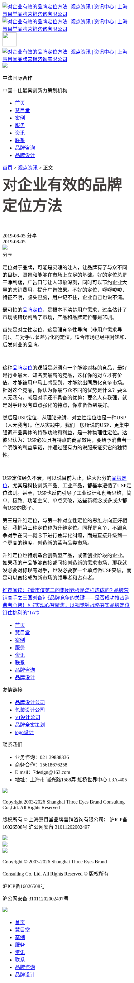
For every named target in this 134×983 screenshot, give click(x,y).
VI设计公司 (27, 717)
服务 (20, 125)
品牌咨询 (25, 147)
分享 (32, 235)
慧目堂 (22, 110)
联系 (20, 140)
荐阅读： (17, 590)
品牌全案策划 (30, 725)
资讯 (20, 133)
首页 (20, 103)
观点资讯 (28, 167)
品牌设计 (25, 155)
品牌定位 (32, 310)
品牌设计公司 (30, 702)
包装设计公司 (30, 710)
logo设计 (24, 732)
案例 (20, 118)
